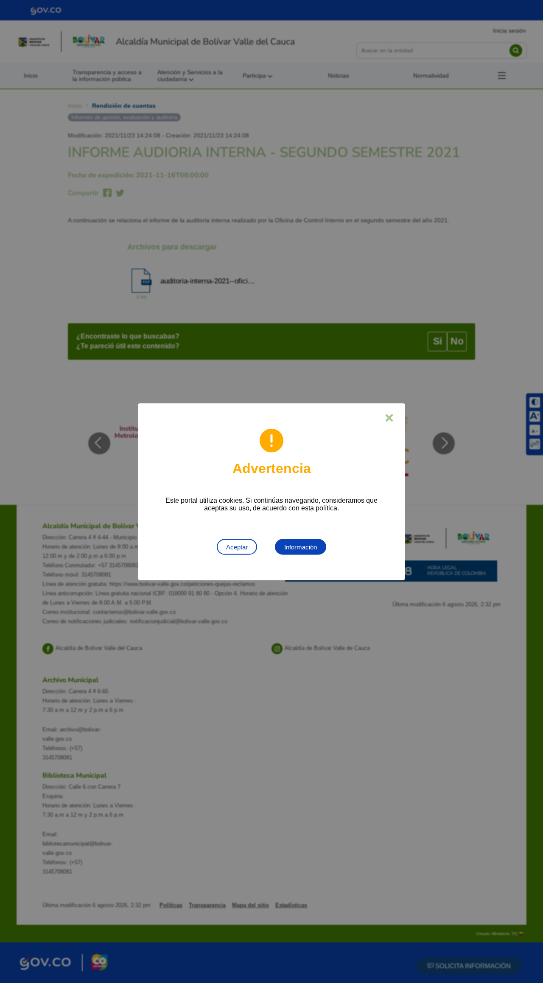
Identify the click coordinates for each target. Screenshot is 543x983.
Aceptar (237, 546)
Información (300, 546)
